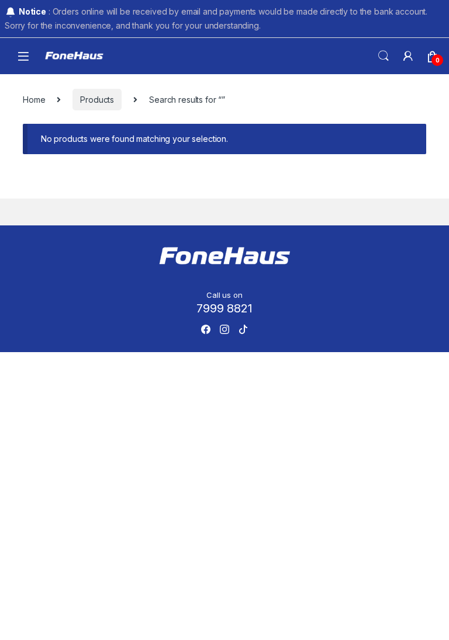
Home (34, 100)
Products (97, 100)
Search (383, 56)
